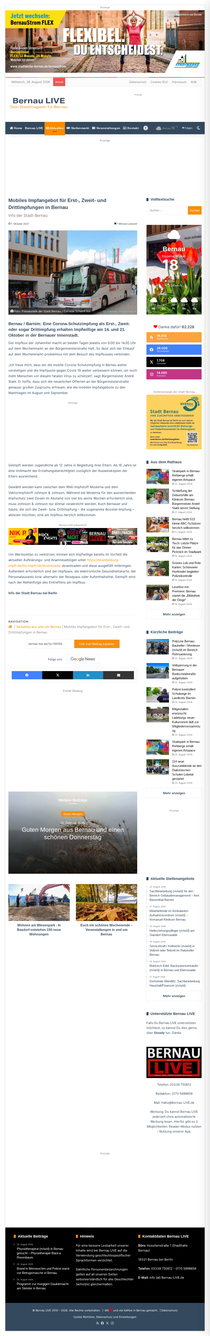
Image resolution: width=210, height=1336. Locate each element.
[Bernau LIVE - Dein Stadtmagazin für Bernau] (38, 103)
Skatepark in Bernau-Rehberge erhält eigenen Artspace (186, 475)
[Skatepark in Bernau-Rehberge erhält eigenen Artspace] (157, 476)
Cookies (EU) (159, 82)
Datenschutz (137, 82)
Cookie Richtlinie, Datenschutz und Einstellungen (104, 1317)
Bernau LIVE (34, 128)
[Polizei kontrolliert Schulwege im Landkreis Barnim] (157, 695)
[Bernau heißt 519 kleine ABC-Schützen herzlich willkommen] (157, 524)
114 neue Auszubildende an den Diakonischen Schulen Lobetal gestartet (187, 770)
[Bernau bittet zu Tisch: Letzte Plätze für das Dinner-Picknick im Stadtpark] (157, 544)
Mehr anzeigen (174, 614)
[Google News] (82, 659)
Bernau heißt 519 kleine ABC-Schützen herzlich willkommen (186, 523)
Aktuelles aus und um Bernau (38, 627)
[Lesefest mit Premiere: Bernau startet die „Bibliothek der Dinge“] (157, 592)
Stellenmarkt (79, 128)
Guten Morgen (72, 813)
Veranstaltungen (108, 128)
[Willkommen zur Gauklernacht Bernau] (105, 167)
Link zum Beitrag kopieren (96, 644)
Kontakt (133, 128)
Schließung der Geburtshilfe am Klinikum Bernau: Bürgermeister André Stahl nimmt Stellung (186, 499)
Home (17, 128)
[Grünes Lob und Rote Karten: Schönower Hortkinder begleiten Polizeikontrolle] (157, 568)
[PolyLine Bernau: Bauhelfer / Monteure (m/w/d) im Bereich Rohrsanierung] (157, 646)
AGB (193, 82)
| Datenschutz (168, 1310)
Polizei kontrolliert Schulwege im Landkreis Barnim (184, 694)
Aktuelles (56, 128)
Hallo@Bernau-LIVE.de (177, 1103)
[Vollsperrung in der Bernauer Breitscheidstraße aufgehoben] (157, 670)
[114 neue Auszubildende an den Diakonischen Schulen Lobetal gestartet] (157, 767)
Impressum (179, 82)
